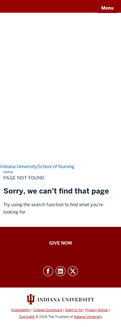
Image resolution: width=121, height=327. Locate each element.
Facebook (48, 271)
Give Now (60, 243)
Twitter (73, 271)
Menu (107, 8)
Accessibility (20, 310)
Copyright (27, 317)
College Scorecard (47, 310)
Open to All (73, 310)
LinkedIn (60, 271)
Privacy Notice (96, 310)
